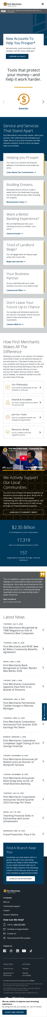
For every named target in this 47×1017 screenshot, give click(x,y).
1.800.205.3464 (19, 924)
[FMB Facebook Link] (4, 951)
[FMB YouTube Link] (24, 951)
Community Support (11, 906)
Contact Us (11, 933)
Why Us (6, 902)
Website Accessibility (27, 974)
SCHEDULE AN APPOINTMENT (20, 878)
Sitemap (25, 969)
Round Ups (23, 108)
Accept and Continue (14, 1012)
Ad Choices (26, 964)
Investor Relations (10, 914)
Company (7, 897)
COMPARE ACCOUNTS (17, 56)
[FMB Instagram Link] (11, 951)
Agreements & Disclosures (8, 974)
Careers (6, 910)
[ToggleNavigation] (43, 3)
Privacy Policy (8, 964)
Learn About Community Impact (23, 512)
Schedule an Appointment (17, 929)
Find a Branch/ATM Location (18, 938)
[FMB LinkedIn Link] (17, 951)
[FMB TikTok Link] (31, 951)
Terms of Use (8, 969)
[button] (21, 172)
